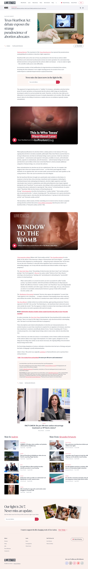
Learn (29, 2)
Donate (6, 541)
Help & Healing (66, 2)
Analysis (8, 46)
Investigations (29, 543)
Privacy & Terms (17, 563)
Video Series (35, 2)
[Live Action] (10, 3)
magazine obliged (23, 257)
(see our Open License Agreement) (33, 377)
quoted (27, 294)
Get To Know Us (50, 538)
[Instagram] (83, 8)
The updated (56, 257)
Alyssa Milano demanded (45, 203)
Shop (53, 2)
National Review (22, 52)
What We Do (23, 2)
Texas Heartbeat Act (45, 52)
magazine (26, 191)
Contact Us (6, 551)
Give (81, 2)
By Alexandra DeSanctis (18, 46)
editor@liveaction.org (28, 369)
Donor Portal (74, 2)
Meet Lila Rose (50, 543)
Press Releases (7, 548)
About (5, 538)
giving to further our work (50, 365)
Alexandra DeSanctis (67, 436)
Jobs (5, 546)
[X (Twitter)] (80, 8)
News (41, 2)
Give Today (62, 530)
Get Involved (47, 2)
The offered (22, 302)
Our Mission (49, 541)
